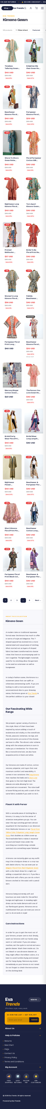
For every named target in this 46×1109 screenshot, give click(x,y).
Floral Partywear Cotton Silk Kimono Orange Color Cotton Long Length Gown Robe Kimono (33, 159)
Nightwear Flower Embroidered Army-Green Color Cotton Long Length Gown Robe (11, 483)
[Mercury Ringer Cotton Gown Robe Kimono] (12, 375)
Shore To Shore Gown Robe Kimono (12, 159)
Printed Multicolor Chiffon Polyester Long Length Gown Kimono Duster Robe (11, 251)
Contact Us (9, 1053)
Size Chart (9, 1045)
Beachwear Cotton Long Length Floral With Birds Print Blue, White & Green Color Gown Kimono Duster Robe (33, 529)
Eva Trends (32, 693)
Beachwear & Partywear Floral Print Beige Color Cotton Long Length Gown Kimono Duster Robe (33, 483)
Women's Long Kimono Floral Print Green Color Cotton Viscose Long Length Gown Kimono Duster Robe (11, 297)
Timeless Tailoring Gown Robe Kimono (11, 67)
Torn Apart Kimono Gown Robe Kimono (32, 205)
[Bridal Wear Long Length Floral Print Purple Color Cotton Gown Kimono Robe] (33, 420)
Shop (6, 8)
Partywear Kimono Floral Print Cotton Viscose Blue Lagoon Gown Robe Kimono (32, 113)
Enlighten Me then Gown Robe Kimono (33, 67)
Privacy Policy (10, 1057)
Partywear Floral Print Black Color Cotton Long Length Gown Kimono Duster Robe (12, 575)
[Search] (25, 8)
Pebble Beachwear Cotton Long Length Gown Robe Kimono (32, 297)
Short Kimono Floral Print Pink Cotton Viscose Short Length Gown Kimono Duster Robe (12, 529)
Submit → (35, 1020)
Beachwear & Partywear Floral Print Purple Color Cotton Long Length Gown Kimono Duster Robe (33, 575)
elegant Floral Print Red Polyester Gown (22, 868)
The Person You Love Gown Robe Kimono (33, 391)
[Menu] (42, 8)
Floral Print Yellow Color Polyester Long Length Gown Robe (23, 832)
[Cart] (36, 8)
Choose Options (13, 59)
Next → (38, 600)
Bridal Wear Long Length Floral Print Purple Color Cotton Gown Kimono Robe (32, 437)
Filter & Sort (23, 30)
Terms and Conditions (14, 1061)
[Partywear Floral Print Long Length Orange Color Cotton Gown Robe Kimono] (12, 326)
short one (33, 778)
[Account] (31, 8)
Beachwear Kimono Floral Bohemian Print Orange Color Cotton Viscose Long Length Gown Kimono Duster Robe (12, 113)
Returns (8, 1041)
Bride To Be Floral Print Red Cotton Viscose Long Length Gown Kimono (33, 251)
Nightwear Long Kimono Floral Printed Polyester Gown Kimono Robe (12, 205)
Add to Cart (13, 244)
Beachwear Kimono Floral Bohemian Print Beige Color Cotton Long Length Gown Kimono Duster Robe (33, 343)
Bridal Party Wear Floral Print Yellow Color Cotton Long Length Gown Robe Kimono (12, 437)
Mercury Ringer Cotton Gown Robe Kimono (12, 391)
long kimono (34, 775)
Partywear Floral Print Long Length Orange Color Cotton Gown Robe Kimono (12, 343)
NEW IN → (35, 1000)
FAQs (6, 1049)
